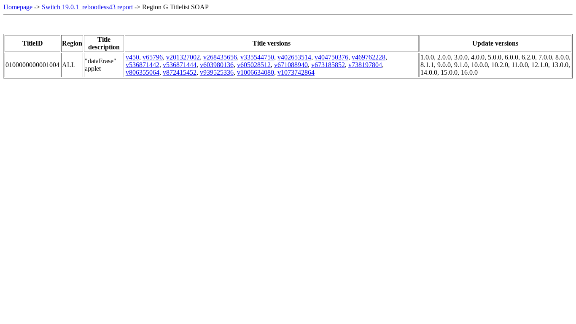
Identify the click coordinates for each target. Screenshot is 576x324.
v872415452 (179, 72)
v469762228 (368, 57)
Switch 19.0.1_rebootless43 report (87, 7)
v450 (132, 57)
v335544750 (257, 57)
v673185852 (328, 64)
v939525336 (217, 72)
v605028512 (254, 64)
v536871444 (179, 64)
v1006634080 (255, 72)
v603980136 (217, 64)
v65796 (153, 57)
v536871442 (142, 64)
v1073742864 (296, 72)
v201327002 (183, 57)
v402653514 (294, 57)
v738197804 (365, 64)
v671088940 (291, 64)
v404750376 (331, 57)
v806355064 (142, 72)
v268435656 (220, 57)
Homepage (17, 7)
